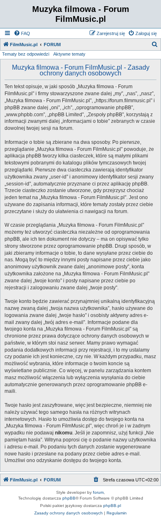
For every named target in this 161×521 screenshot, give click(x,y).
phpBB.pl (112, 505)
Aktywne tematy (69, 54)
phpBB (69, 498)
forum (98, 492)
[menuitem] (22, 33)
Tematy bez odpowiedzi (25, 54)
